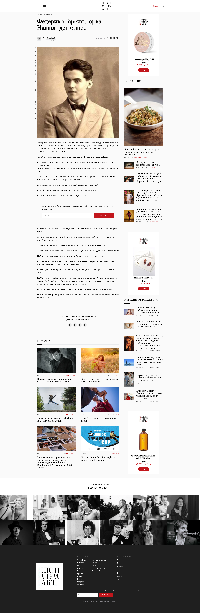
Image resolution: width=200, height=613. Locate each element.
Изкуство (139, 167)
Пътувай (80, 582)
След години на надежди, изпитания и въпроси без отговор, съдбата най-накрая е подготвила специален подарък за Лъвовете (149, 342)
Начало (40, 14)
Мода (138, 383)
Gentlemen (140, 367)
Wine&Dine (81, 560)
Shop (155, 6)
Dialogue (80, 568)
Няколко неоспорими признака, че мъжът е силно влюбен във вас (55, 380)
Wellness (140, 315)
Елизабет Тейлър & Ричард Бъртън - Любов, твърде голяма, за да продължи (149, 395)
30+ (137, 184)
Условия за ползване (99, 560)
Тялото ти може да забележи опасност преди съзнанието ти (147, 310)
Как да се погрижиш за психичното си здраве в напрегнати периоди (149, 324)
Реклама (95, 566)
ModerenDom (97, 571)
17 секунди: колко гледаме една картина (148, 163)
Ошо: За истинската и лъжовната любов (98, 419)
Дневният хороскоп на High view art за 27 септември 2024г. (56, 419)
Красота (139, 203)
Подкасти (80, 563)
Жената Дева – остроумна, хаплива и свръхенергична (100, 380)
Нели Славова (151, 383)
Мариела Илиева (69, 375)
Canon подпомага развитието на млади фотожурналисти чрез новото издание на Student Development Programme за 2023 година (54, 462)
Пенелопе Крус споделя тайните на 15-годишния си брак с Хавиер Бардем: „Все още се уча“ (149, 177)
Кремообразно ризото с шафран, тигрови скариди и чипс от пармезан (141, 152)
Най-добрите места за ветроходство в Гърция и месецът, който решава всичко (149, 361)
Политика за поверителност (102, 568)
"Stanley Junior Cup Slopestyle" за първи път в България (98, 458)
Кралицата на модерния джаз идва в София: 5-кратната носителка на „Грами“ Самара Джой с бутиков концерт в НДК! (149, 214)
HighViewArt (51, 38)
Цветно (49, 14)
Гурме (126, 157)
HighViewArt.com (44, 157)
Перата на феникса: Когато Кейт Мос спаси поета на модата (148, 378)
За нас (94, 563)
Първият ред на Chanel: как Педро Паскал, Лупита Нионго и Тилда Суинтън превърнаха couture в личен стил (149, 195)
